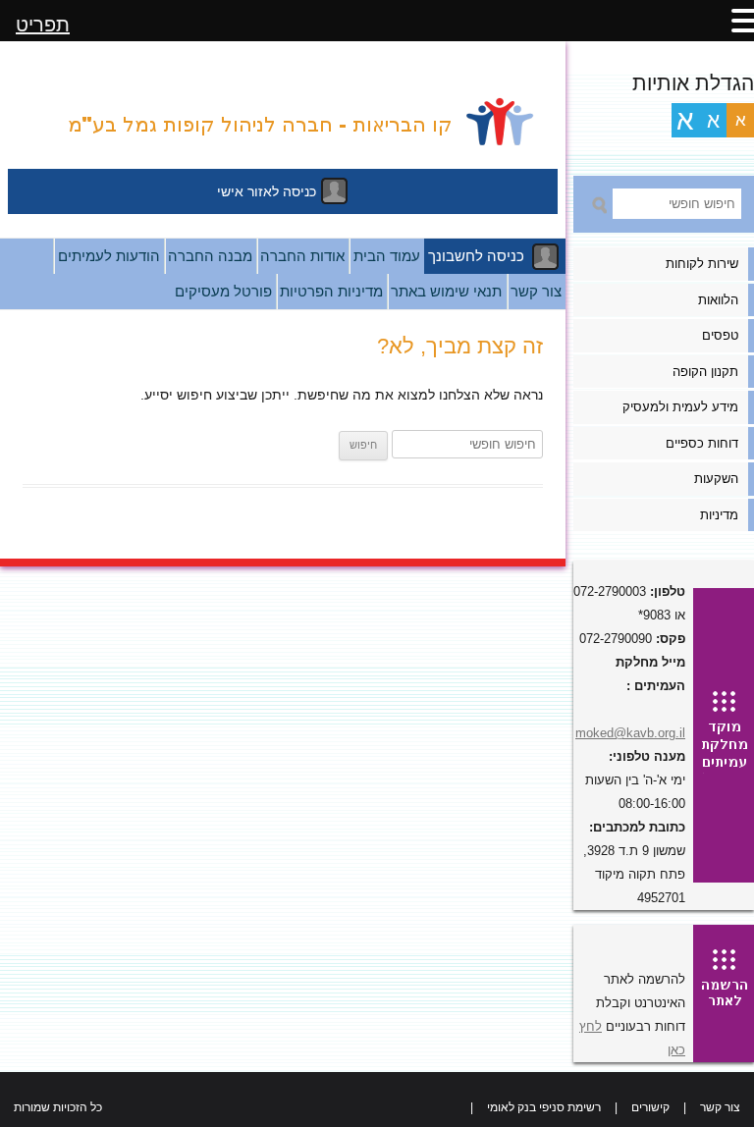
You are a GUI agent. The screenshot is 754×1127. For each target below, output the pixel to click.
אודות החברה (302, 255)
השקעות (716, 478)
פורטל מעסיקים (223, 291)
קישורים (650, 1107)
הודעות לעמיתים (109, 255)
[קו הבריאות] (283, 117)
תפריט (43, 24)
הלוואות (718, 300)
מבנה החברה (210, 255)
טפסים (720, 335)
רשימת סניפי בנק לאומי (544, 1107)
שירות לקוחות (702, 263)
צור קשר (536, 291)
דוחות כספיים (702, 443)
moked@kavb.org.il (630, 732)
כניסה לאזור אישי (266, 191)
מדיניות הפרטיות (331, 291)
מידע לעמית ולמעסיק (680, 407)
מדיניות (719, 515)
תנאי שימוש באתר (446, 291)
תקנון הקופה (705, 371)
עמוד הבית (386, 255)
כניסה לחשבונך (476, 255)
